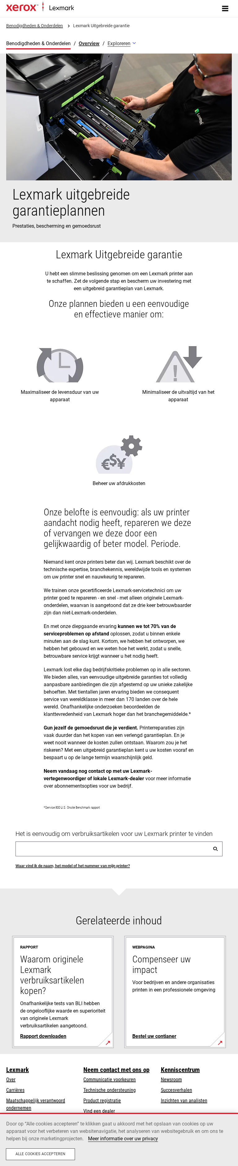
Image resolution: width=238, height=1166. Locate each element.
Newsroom (171, 1079)
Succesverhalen (176, 1090)
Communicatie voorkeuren (109, 1079)
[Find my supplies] (215, 849)
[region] (119, 1139)
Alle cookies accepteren (40, 1154)
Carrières (15, 1090)
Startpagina (84, 8)
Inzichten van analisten (184, 1101)
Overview (89, 43)
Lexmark (17, 1069)
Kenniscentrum (180, 1069)
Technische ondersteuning (109, 1090)
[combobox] (119, 848)
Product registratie (102, 1101)
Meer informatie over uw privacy (123, 1139)
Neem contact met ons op (116, 1069)
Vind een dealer (99, 1111)
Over (10, 1079)
